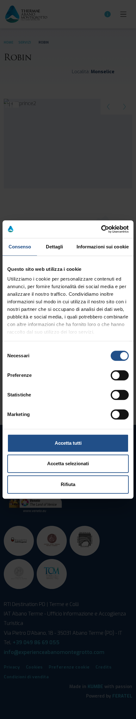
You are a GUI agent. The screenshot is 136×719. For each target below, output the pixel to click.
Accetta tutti (68, 443)
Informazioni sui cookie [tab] (103, 246)
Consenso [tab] (20, 246)
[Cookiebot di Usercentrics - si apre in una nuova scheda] (101, 229)
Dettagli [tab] (54, 246)
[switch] (120, 375)
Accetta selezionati (68, 463)
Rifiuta (68, 484)
